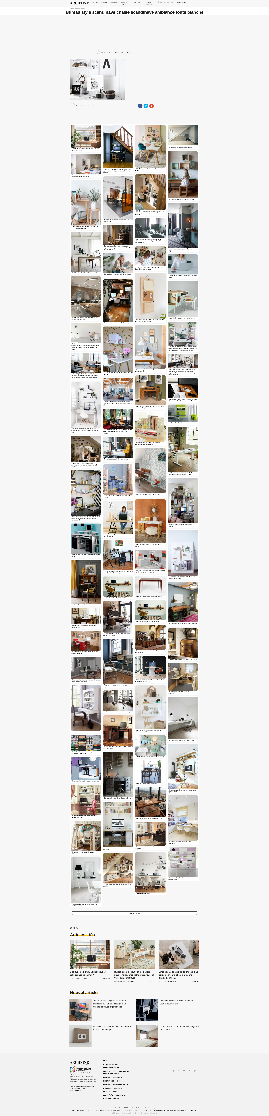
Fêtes (159, 2)
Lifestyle (168, 2)
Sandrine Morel (126, 981)
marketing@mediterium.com (85, 1086)
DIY (139, 2)
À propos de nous (110, 1064)
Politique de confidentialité (115, 1084)
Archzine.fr (81, 1063)
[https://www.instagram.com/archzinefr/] (179, 1071)
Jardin (96, 2)
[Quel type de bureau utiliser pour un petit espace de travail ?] (90, 954)
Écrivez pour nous (111, 1068)
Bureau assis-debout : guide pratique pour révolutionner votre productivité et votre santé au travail (134, 975)
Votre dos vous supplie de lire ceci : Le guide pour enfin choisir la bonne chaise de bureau (178, 975)
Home (72, 8)
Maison (104, 2)
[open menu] (197, 3)
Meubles (113, 2)
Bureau (83, 8)
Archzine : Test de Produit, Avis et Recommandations (118, 1072)
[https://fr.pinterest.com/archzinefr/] (195, 1071)
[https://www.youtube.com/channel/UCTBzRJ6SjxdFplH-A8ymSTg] (184, 1071)
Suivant (120, 53)
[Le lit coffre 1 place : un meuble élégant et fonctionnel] (147, 1036)
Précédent (106, 53)
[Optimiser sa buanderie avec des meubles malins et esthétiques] (80, 1036)
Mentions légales (111, 1099)
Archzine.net (181, 2)
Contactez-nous (110, 1092)
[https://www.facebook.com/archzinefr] (174, 1071)
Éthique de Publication (113, 1088)
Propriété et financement (114, 1095)
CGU (105, 1060)
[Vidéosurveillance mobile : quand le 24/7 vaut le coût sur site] (147, 1010)
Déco (133, 2)
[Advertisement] (134, 32)
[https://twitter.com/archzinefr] (190, 1071)
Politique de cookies (112, 1081)
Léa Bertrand (81, 978)
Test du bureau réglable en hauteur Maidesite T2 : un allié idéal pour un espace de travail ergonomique (109, 1004)
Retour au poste (84, 105)
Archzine (80, 3)
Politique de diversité (112, 1077)
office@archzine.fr (76, 1090)
